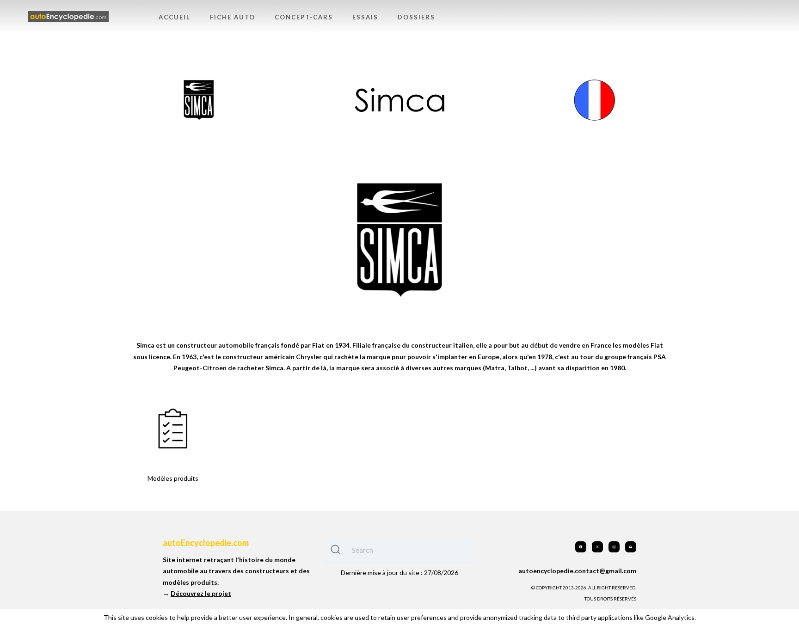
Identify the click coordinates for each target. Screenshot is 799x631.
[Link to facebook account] (580, 547)
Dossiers (416, 17)
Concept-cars (304, 17)
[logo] (68, 17)
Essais (365, 17)
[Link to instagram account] (614, 547)
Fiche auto (232, 17)
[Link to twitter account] (597, 547)
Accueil (175, 17)
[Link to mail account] (630, 547)
